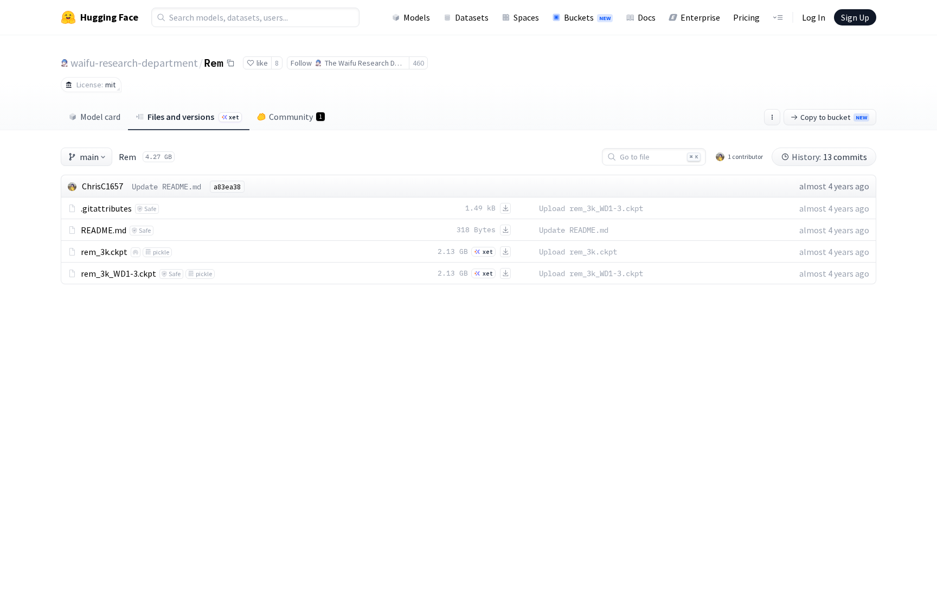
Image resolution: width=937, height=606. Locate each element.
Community (295, 116)
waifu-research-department (134, 62)
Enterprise (700, 17)
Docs (647, 17)
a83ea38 (227, 187)
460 (418, 63)
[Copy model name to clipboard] (230, 63)
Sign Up (855, 17)
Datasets (472, 17)
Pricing (746, 17)
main (89, 156)
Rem (213, 62)
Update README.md (166, 187)
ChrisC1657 (102, 186)
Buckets (587, 17)
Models (416, 17)
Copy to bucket (833, 117)
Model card (100, 116)
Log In (813, 17)
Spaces (526, 17)
